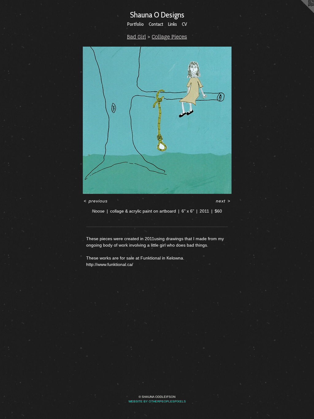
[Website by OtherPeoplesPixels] (301, 12)
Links (172, 24)
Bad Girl (136, 37)
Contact (156, 24)
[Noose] (157, 120)
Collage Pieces (169, 37)
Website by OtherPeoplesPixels (157, 401)
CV (184, 24)
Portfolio (135, 24)
